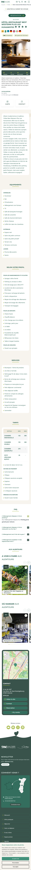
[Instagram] (18, 727)
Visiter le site (10, 699)
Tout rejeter (15, 866)
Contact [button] (9, 703)
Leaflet (19, 678)
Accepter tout (15, 858)
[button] (22, 103)
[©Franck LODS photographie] (29, 40)
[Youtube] (8, 727)
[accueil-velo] (5, 31)
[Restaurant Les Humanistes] (15, 628)
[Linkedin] (22, 727)
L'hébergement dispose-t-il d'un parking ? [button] (12, 516)
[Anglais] (14, 31)
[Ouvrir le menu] (29, 2)
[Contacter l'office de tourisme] (17, 2)
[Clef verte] (8, 31)
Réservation (15, 15)
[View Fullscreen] (5, 658)
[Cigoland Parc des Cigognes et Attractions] (15, 580)
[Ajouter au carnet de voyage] (26, 567)
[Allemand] (11, 31)
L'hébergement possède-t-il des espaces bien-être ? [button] (12, 540)
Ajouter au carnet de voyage (17, 9)
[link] (19, 2)
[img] (21, 27)
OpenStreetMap (25, 678)
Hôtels (8, 4)
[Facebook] (13, 727)
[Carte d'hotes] (3, 31)
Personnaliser (15, 862)
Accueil (3, 4)
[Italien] (17, 31)
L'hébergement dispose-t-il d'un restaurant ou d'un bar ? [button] (12, 528)
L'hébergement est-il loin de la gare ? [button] (13, 534)
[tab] (10, 644)
